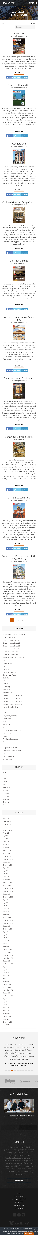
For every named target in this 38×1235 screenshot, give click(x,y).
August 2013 (6, 967)
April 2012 (6, 1010)
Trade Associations (8, 756)
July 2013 (5, 970)
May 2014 (6, 941)
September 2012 (8, 996)
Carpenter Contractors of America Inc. (19, 318)
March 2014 (6, 946)
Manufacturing (7, 719)
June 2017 (6, 839)
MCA (4, 721)
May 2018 (6, 818)
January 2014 (7, 952)
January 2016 (7, 885)
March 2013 (6, 981)
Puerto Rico (6, 796)
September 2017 (8, 830)
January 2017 (7, 853)
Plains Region (7, 733)
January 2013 (7, 987)
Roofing (5, 745)
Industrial (5, 710)
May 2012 (6, 1007)
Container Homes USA (19, 85)
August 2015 (6, 900)
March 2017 (6, 847)
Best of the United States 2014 (12, 643)
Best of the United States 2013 (12, 640)
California (6, 660)
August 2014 (6, 932)
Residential (6, 742)
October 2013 (7, 961)
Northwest (6, 793)
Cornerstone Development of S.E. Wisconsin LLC (19, 557)
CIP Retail (19, 33)
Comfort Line (19, 143)
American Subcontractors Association (14, 634)
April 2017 (6, 845)
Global (5, 779)
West (4, 805)
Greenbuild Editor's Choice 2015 (12, 698)
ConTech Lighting (19, 260)
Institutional (6, 713)
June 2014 (6, 938)
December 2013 (8, 955)
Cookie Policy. (19, 1233)
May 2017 (6, 842)
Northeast (6, 790)
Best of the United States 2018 (12, 655)
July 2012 (5, 1002)
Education (6, 681)
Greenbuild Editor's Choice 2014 (12, 695)
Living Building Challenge (10, 716)
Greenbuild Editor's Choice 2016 (12, 701)
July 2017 (5, 836)
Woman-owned (7, 759)
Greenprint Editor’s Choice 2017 (12, 704)
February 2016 (7, 882)
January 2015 (7, 917)
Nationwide (6, 787)
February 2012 (7, 1016)
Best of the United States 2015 (12, 646)
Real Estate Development (10, 739)
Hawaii (5, 782)
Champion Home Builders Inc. (19, 378)
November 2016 (8, 859)
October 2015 (7, 894)
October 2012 (7, 993)
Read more (19, 1227)
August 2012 (6, 999)
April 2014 (6, 943)
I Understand (28, 1233)
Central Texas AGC (8, 663)
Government (7, 689)
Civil (4, 666)
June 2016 (6, 874)
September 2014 (8, 929)
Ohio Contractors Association (12, 730)
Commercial (6, 669)
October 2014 (7, 926)
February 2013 (7, 984)
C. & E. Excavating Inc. (19, 497)
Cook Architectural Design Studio (19, 202)
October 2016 (7, 862)
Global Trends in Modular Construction (19, 1162)
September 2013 (8, 964)
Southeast (6, 799)
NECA (4, 727)
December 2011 (8, 1019)
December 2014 (8, 920)
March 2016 (6, 879)
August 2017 (6, 833)
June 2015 (6, 906)
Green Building (7, 692)
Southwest (6, 802)
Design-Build (6, 678)
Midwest (5, 784)
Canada (5, 776)
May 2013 (6, 975)
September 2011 (8, 1022)
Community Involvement (10, 672)
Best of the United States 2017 (12, 652)
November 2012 (8, 990)
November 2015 (8, 891)
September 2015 (8, 897)
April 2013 (6, 978)
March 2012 (6, 1013)
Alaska (5, 773)
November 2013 (8, 958)
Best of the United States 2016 (12, 649)
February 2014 (7, 949)
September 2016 (8, 865)
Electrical (5, 684)
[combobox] (6, 23)
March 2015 (6, 914)
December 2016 (8, 856)
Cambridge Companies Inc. (19, 436)
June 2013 (6, 973)
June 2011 (6, 1025)
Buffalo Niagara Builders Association (13, 657)
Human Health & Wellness (11, 707)
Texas (4, 753)
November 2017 (8, 824)
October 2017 (7, 827)
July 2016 (5, 871)
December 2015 (8, 888)
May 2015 (6, 909)
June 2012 (6, 1004)
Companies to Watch (9, 675)
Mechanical (6, 724)
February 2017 (7, 850)
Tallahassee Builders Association (12, 751)
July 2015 (5, 903)
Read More (19, 73)
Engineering (6, 687)
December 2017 (8, 821)
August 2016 (6, 868)
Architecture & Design (9, 637)
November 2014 (8, 923)
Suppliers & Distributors (10, 748)
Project (5, 736)
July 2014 (5, 935)
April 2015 (6, 911)
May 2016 (6, 877)
